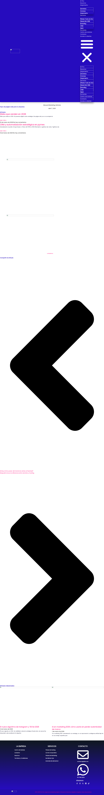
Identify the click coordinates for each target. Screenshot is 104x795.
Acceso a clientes (85, 36)
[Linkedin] (86, 783)
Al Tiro (82, 1)
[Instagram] (80, 783)
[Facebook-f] (77, 783)
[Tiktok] (88, 783)
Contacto (83, 34)
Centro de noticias (86, 32)
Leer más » (3, 120)
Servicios (83, 15)
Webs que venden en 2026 (13, 114)
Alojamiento (84, 5)
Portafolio (83, 30)
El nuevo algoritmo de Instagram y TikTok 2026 (19, 727)
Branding (83, 23)
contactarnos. (50, 253)
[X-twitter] (83, 783)
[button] (87, 50)
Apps (81, 28)
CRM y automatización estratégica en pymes (22, 124)
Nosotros (83, 3)
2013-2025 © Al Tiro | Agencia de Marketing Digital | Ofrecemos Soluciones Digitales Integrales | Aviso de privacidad (63, 792)
